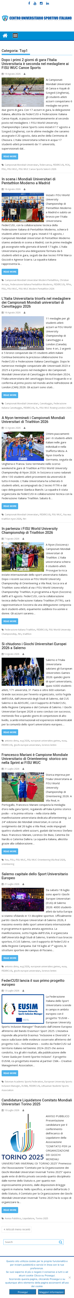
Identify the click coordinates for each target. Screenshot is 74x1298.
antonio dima (11, 740)
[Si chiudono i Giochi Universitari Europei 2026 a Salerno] (23, 660)
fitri (24, 518)
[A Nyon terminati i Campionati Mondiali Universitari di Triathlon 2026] (23, 433)
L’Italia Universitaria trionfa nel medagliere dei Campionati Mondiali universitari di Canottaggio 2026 (36, 302)
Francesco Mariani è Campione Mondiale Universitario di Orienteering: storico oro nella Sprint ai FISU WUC (35, 759)
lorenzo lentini (49, 744)
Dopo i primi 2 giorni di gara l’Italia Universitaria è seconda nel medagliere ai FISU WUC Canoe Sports (35, 64)
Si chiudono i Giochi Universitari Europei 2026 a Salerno (34, 646)
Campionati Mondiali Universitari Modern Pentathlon (31, 280)
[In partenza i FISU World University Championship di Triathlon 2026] (23, 544)
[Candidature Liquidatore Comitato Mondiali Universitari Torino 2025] (23, 1116)
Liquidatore (28, 1218)
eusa (64, 740)
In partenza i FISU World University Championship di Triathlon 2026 (30, 530)
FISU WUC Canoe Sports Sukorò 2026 (37, 169)
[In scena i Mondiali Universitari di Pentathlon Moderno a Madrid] (23, 195)
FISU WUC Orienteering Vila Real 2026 (46, 859)
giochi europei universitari (27, 744)
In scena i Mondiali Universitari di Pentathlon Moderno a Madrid (29, 181)
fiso (7, 859)
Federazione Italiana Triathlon (20, 629)
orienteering (8, 864)
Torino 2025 (42, 1218)
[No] (69, 1277)
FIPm (68, 284)
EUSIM (25, 1085)
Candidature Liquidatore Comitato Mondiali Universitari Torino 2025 (37, 1102)
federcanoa (46, 164)
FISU (4, 169)
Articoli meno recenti (18, 1229)
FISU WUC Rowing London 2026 (55, 407)
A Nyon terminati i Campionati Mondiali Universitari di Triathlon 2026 (33, 420)
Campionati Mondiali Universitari (21, 164)
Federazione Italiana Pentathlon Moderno (31, 284)
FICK (67, 164)
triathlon (27, 633)
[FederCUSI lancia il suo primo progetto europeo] (23, 996)
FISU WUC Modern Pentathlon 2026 (36, 288)
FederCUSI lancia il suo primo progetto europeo (33, 982)
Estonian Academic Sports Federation (24, 1081)
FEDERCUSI (58, 164)
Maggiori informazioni (51, 1292)
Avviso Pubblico (13, 1218)
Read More (9, 156)
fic (37, 407)
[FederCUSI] (5, 35)
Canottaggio (46, 403)
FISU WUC (12, 169)
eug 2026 (24, 740)
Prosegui (23, 1292)
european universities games (45, 740)
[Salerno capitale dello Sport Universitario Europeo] (23, 890)
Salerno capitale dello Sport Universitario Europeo (35, 876)
